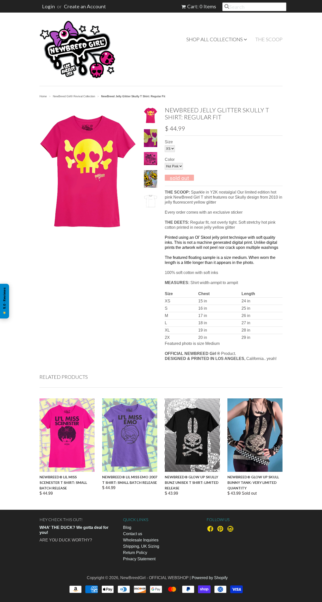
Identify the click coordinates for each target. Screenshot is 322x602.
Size (169, 142)
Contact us (132, 534)
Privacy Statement (139, 559)
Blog (127, 527)
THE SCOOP (269, 39)
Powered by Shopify (210, 578)
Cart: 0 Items (201, 6)
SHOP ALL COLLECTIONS (215, 39)
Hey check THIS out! (61, 519)
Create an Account (85, 6)
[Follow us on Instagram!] (231, 530)
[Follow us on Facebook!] (211, 530)
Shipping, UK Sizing (141, 546)
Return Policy (135, 552)
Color (170, 159)
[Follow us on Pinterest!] (221, 530)
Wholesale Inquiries (140, 540)
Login (48, 6)
